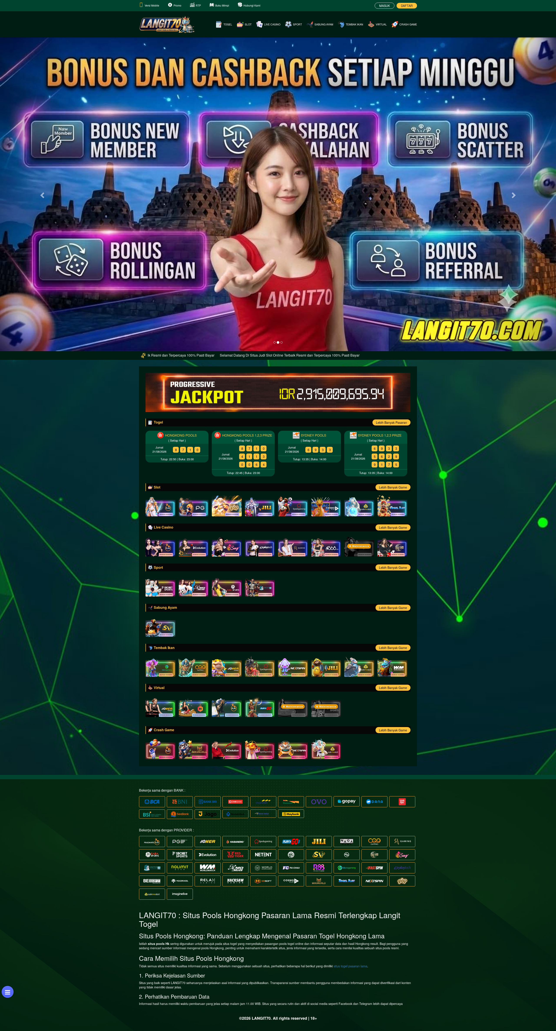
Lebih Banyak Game (393, 487)
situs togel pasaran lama (350, 966)
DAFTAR (407, 5)
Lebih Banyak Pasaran (391, 422)
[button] (41, 194)
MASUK (384, 5)
